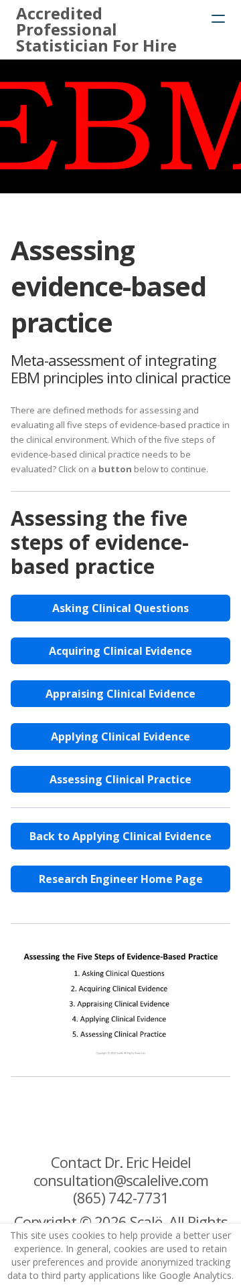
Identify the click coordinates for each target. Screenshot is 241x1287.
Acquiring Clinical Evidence (120, 651)
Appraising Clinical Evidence (120, 693)
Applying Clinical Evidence (120, 736)
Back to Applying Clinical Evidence (120, 836)
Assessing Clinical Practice (120, 779)
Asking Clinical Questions (120, 608)
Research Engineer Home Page (121, 879)
